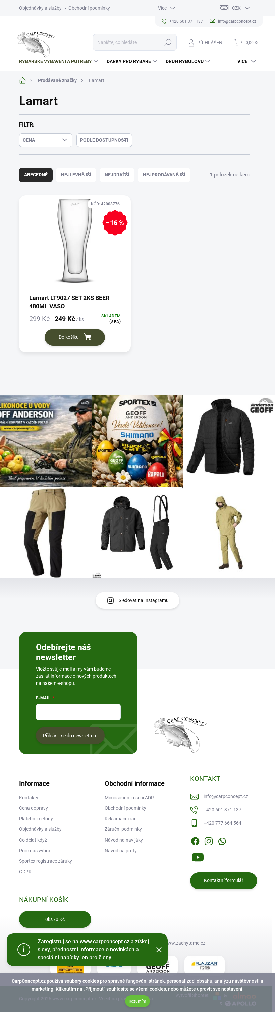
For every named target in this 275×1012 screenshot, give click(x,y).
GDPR (25, 871)
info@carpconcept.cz (226, 796)
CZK (236, 8)
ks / (55, 919)
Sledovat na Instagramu (144, 600)
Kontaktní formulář (223, 880)
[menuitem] (59, 61)
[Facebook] (195, 840)
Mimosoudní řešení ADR (129, 797)
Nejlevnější (76, 175)
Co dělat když (33, 840)
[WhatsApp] (222, 840)
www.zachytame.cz (184, 943)
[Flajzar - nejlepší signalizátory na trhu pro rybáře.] (204, 965)
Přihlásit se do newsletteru (70, 735)
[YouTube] (197, 856)
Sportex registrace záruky (45, 861)
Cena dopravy (33, 808)
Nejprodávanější (164, 175)
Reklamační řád (121, 818)
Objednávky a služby (40, 8)
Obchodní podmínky (89, 8)
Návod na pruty (121, 850)
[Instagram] (209, 840)
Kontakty (28, 797)
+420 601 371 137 (222, 809)
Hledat (168, 42)
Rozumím (137, 1001)
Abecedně (36, 175)
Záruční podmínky (123, 829)
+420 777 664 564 (222, 823)
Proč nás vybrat (35, 850)
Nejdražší (117, 175)
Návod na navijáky (124, 840)
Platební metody (36, 818)
